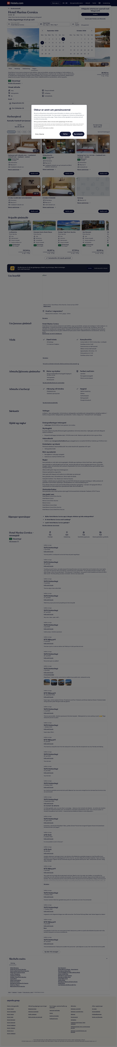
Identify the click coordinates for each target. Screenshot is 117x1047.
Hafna (65, 134)
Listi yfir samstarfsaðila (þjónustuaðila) (43, 128)
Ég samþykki (78, 134)
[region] (59, 122)
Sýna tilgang (39, 134)
